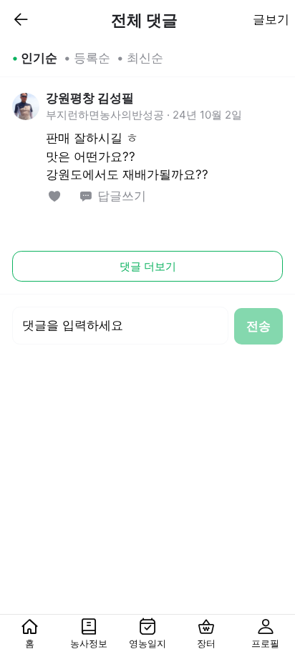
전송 (258, 326)
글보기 (271, 19)
